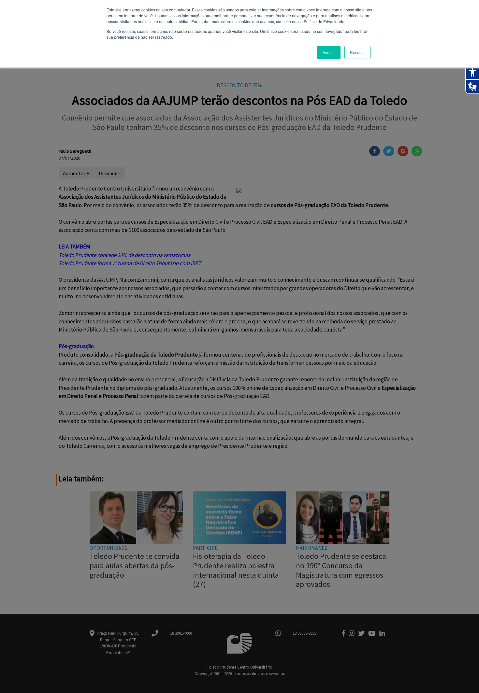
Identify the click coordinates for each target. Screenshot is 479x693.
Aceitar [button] (329, 52)
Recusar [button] (357, 52)
